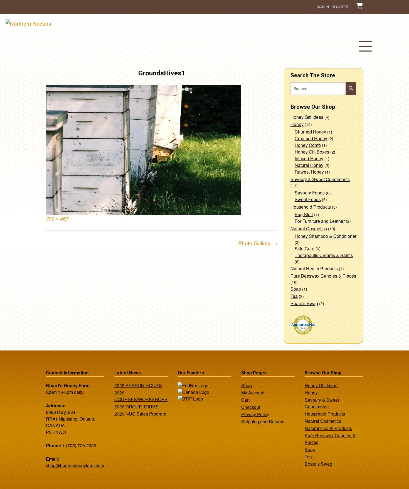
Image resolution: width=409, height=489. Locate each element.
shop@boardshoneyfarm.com (75, 465)
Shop (246, 385)
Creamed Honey (311, 138)
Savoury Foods (310, 192)
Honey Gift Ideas (306, 117)
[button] (365, 46)
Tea (294, 296)
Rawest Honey (309, 172)
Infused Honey (309, 158)
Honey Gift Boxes (312, 152)
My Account (252, 392)
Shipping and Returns (262, 421)
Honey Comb (308, 145)
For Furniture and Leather (320, 221)
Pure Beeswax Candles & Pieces (323, 276)
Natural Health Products (314, 268)
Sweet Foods (308, 199)
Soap (295, 289)
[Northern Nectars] (28, 23)
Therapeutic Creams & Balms (324, 255)
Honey (297, 124)
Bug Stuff (304, 214)
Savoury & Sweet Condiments (320, 179)
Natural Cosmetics (308, 228)
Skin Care (304, 248)
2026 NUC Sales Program (140, 414)
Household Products (310, 207)
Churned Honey (310, 132)
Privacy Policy (255, 414)
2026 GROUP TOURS (136, 406)
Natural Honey (309, 165)
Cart (245, 400)
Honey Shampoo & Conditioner (325, 236)
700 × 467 (57, 218)
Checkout (250, 407)
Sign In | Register (332, 6)
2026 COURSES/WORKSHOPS (140, 395)
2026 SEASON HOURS (138, 385)
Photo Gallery (257, 243)
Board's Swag (304, 303)
